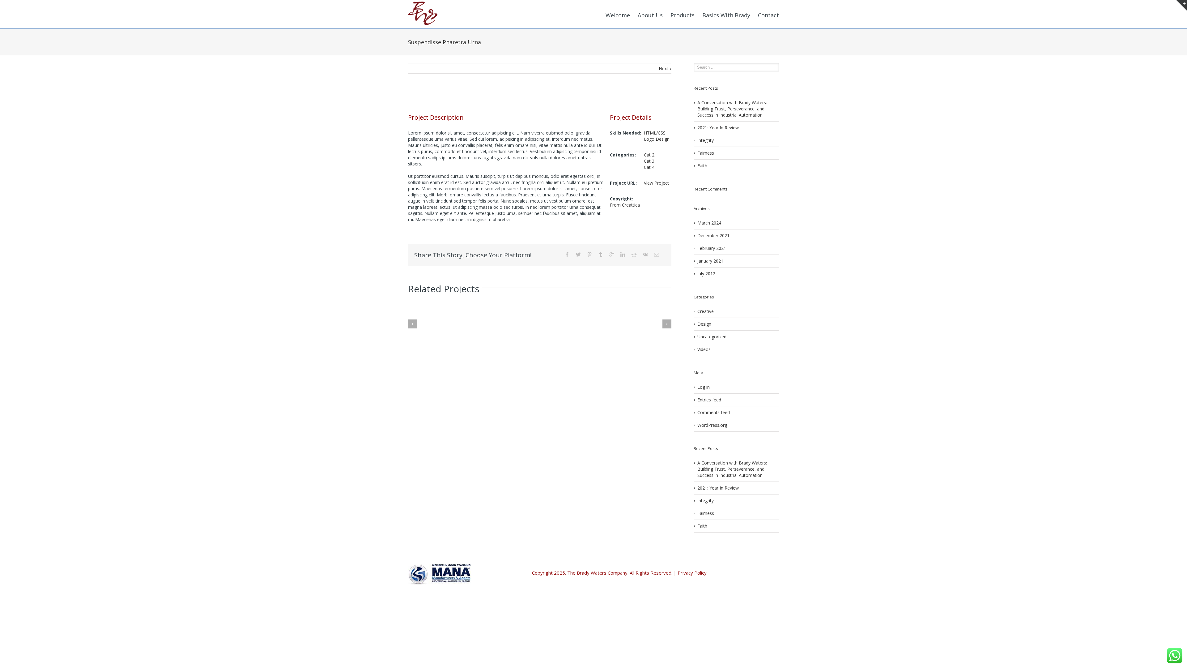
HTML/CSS (655, 133)
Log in (703, 387)
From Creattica (625, 205)
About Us (650, 15)
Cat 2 (649, 155)
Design (704, 324)
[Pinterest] (589, 254)
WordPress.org (712, 425)
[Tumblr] (600, 254)
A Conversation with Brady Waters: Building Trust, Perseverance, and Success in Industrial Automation (732, 109)
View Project (656, 183)
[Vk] (645, 254)
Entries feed (709, 400)
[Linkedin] (622, 254)
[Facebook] (567, 254)
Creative (705, 311)
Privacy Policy (692, 573)
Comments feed (713, 412)
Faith (702, 166)
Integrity (705, 140)
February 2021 (711, 248)
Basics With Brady (726, 15)
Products (682, 15)
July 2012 (706, 273)
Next (663, 68)
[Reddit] (634, 254)
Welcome (618, 15)
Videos (704, 349)
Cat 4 (649, 167)
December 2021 (713, 235)
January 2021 (710, 261)
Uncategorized (711, 337)
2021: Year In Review (718, 128)
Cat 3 (649, 161)
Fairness (705, 153)
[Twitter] (578, 254)
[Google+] (611, 254)
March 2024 (709, 223)
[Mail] (656, 254)
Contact (768, 15)
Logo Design (657, 139)
